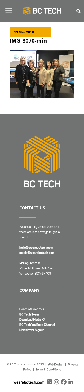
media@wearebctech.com (36, 253)
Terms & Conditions (48, 369)
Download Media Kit (32, 320)
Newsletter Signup (31, 330)
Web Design (55, 364)
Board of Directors (31, 309)
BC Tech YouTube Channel (37, 325)
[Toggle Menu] (8, 10)
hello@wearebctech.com (36, 248)
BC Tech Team (29, 314)
